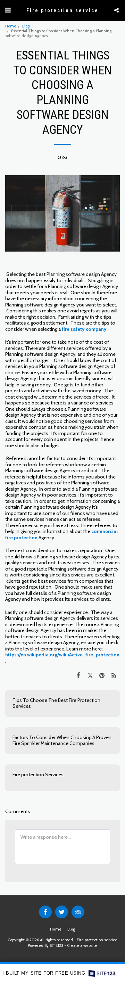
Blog (26, 26)
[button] (8, 10)
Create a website (82, 945)
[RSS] (114, 675)
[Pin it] (102, 675)
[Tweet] (90, 675)
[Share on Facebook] (78, 675)
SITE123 (56, 945)
